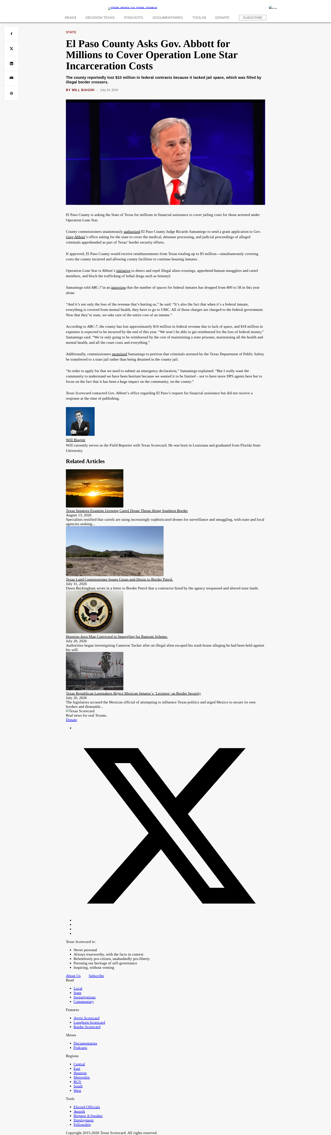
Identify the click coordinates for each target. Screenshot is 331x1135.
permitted (119, 354)
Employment (84, 1120)
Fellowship (82, 1124)
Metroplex (82, 1077)
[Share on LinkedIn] (11, 63)
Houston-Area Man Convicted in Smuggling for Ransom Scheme (117, 636)
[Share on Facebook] (11, 33)
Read (69, 18)
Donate (222, 18)
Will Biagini (83, 90)
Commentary (84, 1001)
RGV (77, 1082)
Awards (79, 1111)
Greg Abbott (75, 237)
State (71, 32)
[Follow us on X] (169, 920)
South (78, 1086)
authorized (132, 231)
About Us (73, 976)
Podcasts (133, 18)
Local (78, 988)
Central (79, 1064)
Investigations (85, 997)
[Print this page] (11, 93)
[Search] (273, 7)
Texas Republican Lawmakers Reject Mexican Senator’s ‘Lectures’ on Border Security (133, 693)
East (77, 1068)
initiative (123, 270)
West (77, 1090)
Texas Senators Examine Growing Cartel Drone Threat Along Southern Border (127, 510)
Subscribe (253, 18)
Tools (198, 18)
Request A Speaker (88, 1116)
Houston (80, 1073)
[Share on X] (11, 48)
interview (118, 287)
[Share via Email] (11, 78)
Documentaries (168, 18)
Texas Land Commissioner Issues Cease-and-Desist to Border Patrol (119, 579)
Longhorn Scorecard (89, 1022)
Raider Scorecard (87, 1027)
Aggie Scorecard (86, 1018)
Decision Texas (100, 18)
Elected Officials (87, 1107)
